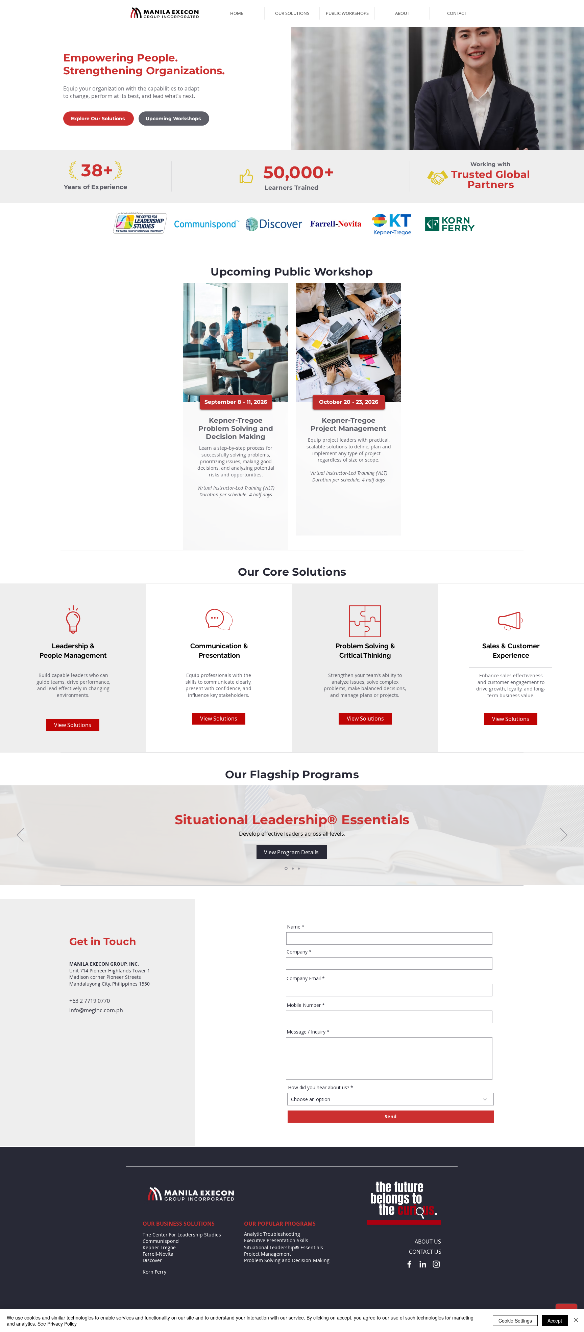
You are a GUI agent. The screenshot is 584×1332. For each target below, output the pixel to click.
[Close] (576, 1320)
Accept (555, 1320)
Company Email (304, 978)
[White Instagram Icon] (436, 1264)
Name (293, 926)
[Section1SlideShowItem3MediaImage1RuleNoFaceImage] (299, 868)
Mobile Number (304, 1005)
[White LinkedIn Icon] (423, 1264)
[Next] (563, 835)
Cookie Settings (515, 1320)
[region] (235, 416)
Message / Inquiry (306, 1031)
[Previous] (20, 835)
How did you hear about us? (318, 1087)
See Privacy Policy (57, 1323)
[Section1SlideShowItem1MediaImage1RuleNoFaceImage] (286, 868)
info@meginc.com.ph (96, 1010)
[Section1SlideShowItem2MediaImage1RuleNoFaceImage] (292, 868)
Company (297, 951)
